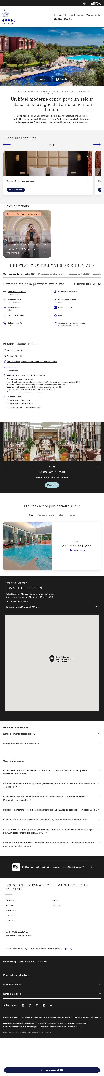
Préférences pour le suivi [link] (12, 1023)
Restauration (10, 910)
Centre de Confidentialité (12, 1027)
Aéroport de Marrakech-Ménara (24, 607)
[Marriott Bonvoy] (95, 3)
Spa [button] (60, 315)
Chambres (9, 905)
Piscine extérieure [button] (66, 299)
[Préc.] (7, 144)
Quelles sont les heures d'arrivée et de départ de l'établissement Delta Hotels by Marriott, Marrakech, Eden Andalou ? (46, 772)
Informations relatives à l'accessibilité (21, 743)
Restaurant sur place (17, 292)
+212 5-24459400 (19, 601)
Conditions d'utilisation (47, 1023)
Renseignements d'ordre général (19, 734)
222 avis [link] (11, 23)
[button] (84, 3)
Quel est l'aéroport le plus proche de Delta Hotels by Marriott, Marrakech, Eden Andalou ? (46, 819)
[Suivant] (97, 144)
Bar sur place (13, 307)
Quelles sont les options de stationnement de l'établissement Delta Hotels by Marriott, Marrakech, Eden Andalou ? (45, 798)
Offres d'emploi (30, 1023)
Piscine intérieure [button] (15, 299)
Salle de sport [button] (14, 323)
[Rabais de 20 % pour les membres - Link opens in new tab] (27, 234)
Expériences (10, 915)
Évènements (10, 920)
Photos (55, 900)
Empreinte (56, 905)
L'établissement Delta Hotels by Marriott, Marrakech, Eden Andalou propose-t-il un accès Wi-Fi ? (50, 810)
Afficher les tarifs (16, 190)
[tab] (19, 274)
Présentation (10, 900)
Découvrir (52, 485)
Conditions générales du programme (72, 1023)
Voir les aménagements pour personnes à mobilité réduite (32, 362)
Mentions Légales (31, 1027)
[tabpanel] (52, 457)
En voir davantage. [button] (80, 122)
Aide (77, 1027)
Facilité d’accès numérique (51, 1027)
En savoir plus (76, 550)
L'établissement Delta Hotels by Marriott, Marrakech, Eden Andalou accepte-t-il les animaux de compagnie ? (49, 785)
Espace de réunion (16, 315)
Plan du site (68, 1027)
